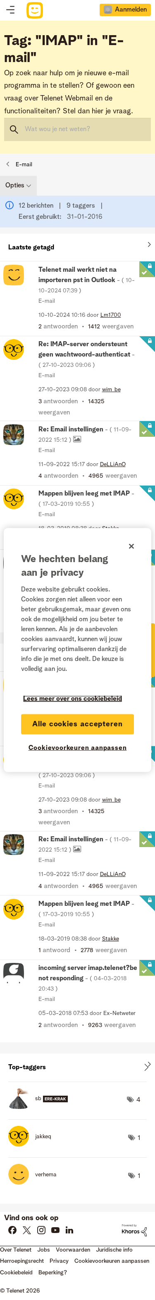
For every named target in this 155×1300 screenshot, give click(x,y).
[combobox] (77, 129)
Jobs (43, 1250)
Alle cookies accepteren (77, 724)
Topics (10, 10)
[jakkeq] (32, 1144)
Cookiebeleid (16, 1273)
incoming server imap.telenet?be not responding (87, 978)
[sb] (41, 1107)
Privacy (59, 1261)
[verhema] (35, 1182)
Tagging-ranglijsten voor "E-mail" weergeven (77, 1067)
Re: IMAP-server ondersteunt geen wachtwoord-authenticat (86, 354)
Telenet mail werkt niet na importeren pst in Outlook (86, 280)
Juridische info (114, 1250)
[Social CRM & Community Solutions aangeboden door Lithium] (134, 1230)
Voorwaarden (73, 1250)
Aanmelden (131, 10)
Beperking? (52, 1273)
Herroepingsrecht (22, 1261)
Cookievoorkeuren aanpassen (78, 748)
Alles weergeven (77, 245)
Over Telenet (15, 1250)
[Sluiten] (131, 546)
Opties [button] (14, 185)
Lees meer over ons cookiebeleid (72, 698)
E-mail (24, 165)
